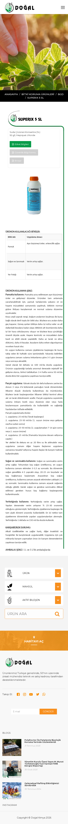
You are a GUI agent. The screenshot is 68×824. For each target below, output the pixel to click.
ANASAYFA (11, 94)
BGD (61, 94)
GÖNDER (48, 711)
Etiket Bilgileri (21, 144)
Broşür (18, 160)
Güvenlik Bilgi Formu (25, 152)
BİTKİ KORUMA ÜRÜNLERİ (38, 94)
